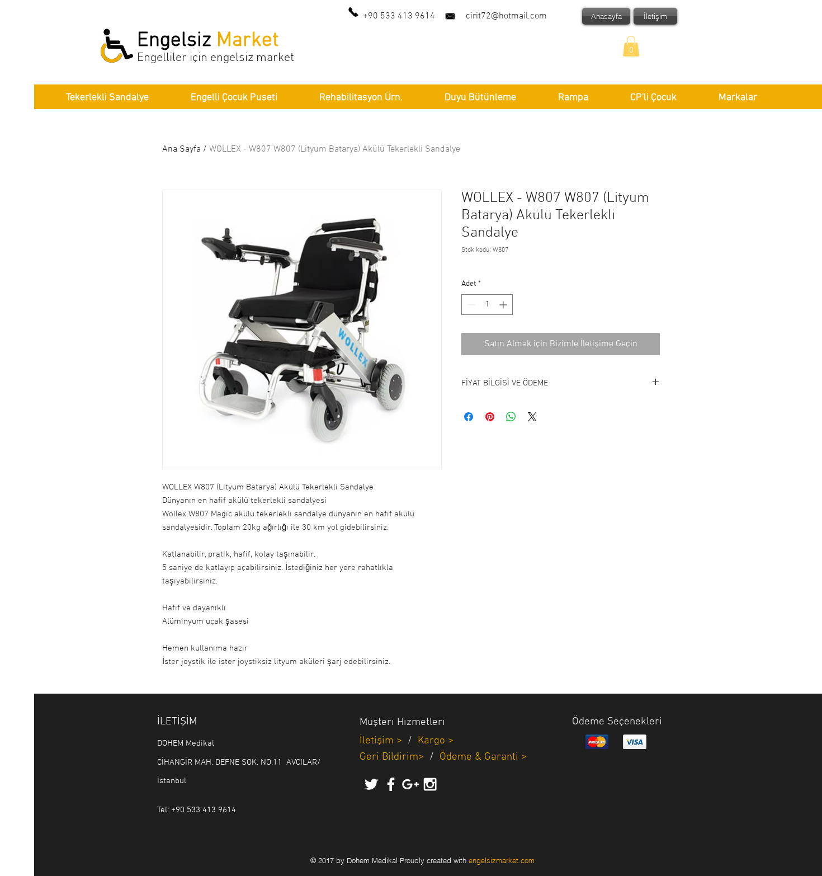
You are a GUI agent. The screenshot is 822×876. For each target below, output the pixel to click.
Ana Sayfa (181, 149)
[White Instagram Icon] (430, 784)
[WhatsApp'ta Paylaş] (511, 416)
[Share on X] (532, 416)
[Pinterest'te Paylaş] (490, 416)
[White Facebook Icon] (391, 784)
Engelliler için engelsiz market (215, 57)
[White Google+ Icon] (410, 784)
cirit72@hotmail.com (506, 16)
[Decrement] (470, 304)
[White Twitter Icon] (371, 784)
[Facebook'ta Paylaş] (468, 416)
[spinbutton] (487, 304)
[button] (631, 46)
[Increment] (504, 304)
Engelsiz (176, 41)
